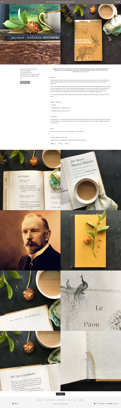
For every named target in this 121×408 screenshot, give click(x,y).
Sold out (25, 82)
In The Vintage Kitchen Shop (60, 2)
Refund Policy (61, 400)
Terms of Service (49, 400)
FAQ (75, 400)
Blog (69, 400)
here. (86, 140)
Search (39, 400)
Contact (81, 400)
